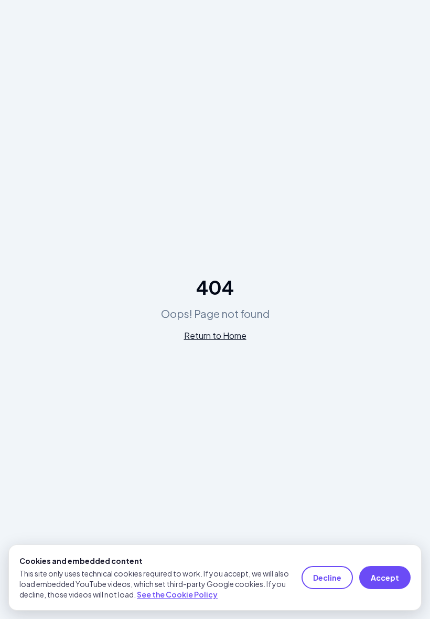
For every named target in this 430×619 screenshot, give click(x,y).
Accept (385, 577)
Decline (327, 577)
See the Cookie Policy (177, 594)
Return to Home (215, 335)
